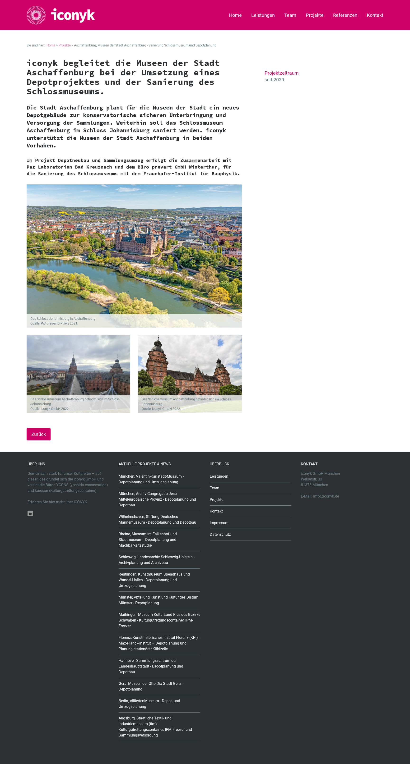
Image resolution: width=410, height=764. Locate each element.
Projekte (315, 15)
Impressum (219, 523)
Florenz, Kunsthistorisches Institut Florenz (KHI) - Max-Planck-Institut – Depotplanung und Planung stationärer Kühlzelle (159, 643)
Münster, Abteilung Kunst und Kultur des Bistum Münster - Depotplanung (158, 600)
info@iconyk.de (326, 496)
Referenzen (345, 15)
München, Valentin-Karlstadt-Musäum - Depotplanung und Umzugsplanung (151, 479)
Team (290, 15)
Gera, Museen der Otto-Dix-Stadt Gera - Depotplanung (151, 686)
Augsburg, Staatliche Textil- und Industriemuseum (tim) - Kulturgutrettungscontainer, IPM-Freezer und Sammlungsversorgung (155, 726)
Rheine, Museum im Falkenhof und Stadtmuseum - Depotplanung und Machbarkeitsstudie (148, 540)
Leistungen (263, 15)
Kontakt (375, 15)
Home (235, 15)
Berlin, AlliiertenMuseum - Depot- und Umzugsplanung (149, 704)
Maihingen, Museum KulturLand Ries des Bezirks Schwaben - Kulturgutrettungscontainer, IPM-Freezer (159, 620)
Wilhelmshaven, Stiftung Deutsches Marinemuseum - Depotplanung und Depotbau (157, 519)
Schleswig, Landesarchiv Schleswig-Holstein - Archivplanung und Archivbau (157, 560)
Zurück (38, 434)
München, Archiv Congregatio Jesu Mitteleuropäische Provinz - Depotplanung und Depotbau (157, 499)
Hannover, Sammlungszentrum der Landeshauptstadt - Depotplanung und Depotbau (151, 666)
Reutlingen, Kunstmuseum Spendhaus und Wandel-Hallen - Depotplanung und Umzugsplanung (154, 580)
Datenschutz (220, 534)
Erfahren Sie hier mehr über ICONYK (57, 502)
